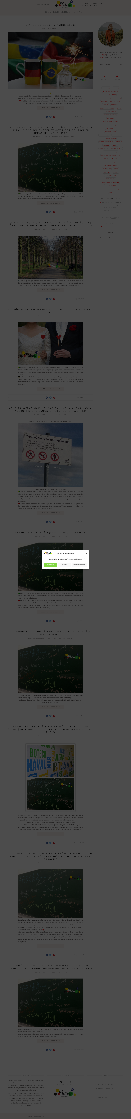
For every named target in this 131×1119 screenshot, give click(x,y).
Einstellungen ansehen (79, 564)
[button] (86, 553)
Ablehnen (64, 564)
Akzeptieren (50, 564)
